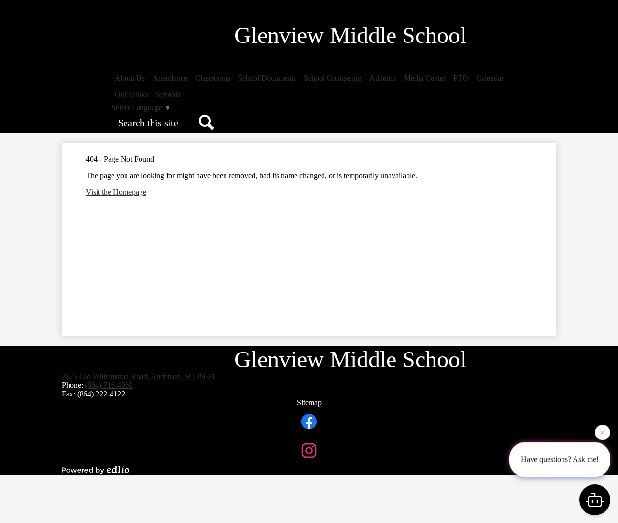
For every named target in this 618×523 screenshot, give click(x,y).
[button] (130, 78)
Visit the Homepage (116, 192)
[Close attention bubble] (602, 432)
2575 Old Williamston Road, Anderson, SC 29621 (138, 376)
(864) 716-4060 (109, 385)
